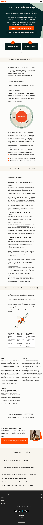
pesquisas (18, 249)
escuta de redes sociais (13, 266)
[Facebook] (15, 507)
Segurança (27, 520)
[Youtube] (20, 507)
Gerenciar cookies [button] (21, 522)
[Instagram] (17, 507)
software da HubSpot (29, 413)
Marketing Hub (28, 309)
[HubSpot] (3, 1)
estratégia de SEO (29, 198)
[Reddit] (27, 507)
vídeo (7, 404)
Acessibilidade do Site (35, 520)
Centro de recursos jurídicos (9, 520)
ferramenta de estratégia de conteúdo (10, 370)
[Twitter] (22, 507)
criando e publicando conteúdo (27, 187)
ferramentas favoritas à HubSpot (30, 380)
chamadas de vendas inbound (23, 226)
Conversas (26, 360)
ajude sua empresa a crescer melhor (15, 177)
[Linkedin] (25, 507)
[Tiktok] (30, 507)
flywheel (20, 101)
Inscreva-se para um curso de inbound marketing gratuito (22, 32)
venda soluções (11, 230)
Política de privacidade (20, 520)
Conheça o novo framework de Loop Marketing (21, 28)
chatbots (14, 249)
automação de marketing (12, 390)
